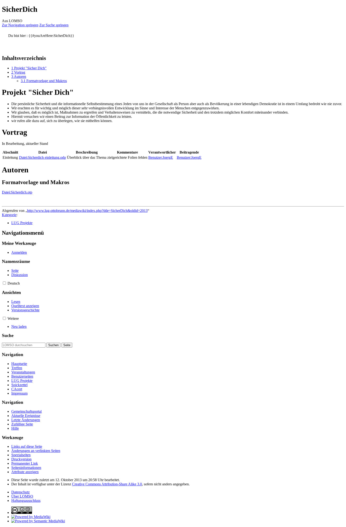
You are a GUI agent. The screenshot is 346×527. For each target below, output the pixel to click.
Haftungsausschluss (25, 501)
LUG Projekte (21, 223)
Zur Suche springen (53, 25)
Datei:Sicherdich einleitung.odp (42, 157)
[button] (4, 283)
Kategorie (9, 215)
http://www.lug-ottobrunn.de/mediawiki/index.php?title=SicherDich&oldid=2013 (87, 211)
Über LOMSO (22, 496)
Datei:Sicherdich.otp (17, 192)
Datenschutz (20, 492)
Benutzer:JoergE (160, 157)
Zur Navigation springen (20, 25)
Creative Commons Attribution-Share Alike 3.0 (107, 484)
